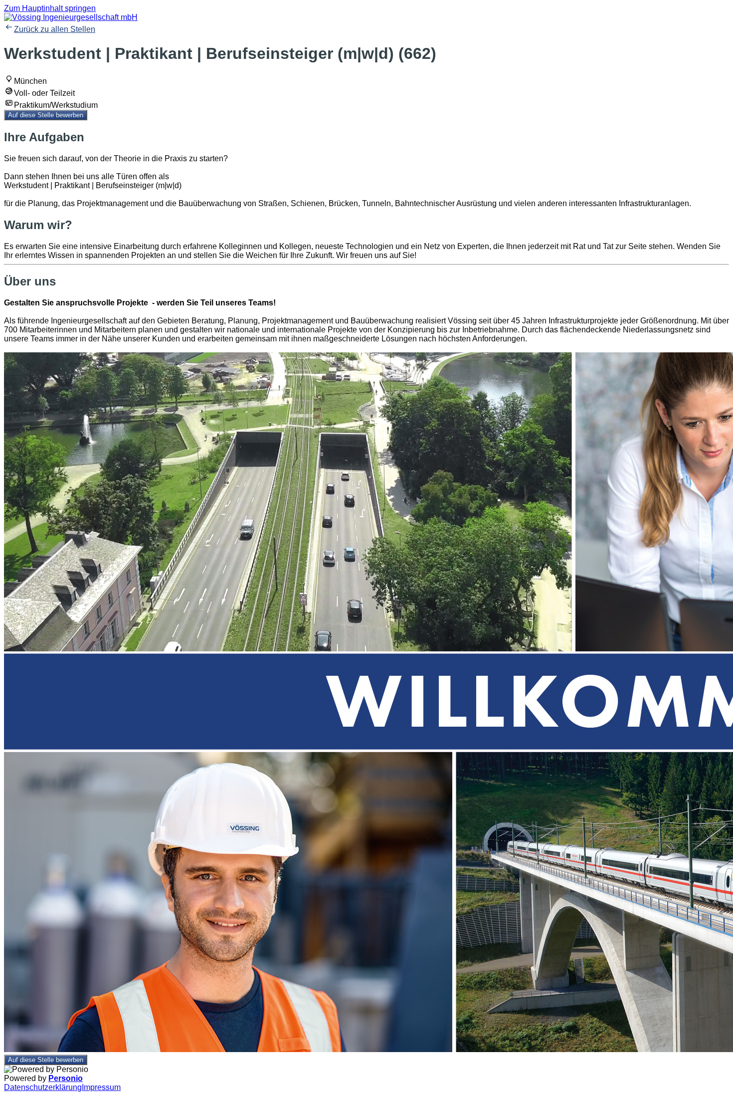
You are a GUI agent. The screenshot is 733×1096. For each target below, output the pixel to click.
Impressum (101, 1087)
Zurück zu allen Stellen (54, 29)
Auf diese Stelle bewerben (45, 115)
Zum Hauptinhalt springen (50, 8)
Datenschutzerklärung (43, 1087)
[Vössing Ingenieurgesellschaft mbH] (71, 17)
